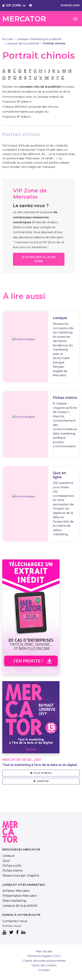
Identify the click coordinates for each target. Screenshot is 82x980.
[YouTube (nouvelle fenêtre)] (4, 932)
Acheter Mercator (16, 891)
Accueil (7, 39)
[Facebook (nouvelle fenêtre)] (17, 932)
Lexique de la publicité (22, 43)
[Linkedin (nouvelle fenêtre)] (23, 932)
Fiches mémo (12, 870)
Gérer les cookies (44, 965)
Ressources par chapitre (20, 875)
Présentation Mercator (19, 896)
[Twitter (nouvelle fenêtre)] (11, 932)
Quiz (6, 860)
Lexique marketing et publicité (39, 39)
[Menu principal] (75, 18)
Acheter (43, 781)
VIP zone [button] (13, 5)
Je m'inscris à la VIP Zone (39, 259)
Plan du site (44, 951)
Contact (44, 970)
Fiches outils (11, 865)
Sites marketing (14, 900)
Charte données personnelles (44, 960)
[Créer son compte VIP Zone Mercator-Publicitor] (30, 5)
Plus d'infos (43, 773)
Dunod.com (70, 5)
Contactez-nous (14, 921)
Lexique (8, 856)
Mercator (24, 18)
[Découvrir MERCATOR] (30, 719)
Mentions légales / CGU (44, 956)
